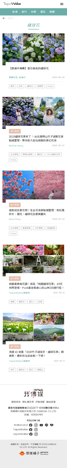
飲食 (15, 12)
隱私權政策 (28, 402)
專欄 (52, 12)
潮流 (43, 12)
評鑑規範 (40, 402)
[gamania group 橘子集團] (33, 453)
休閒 (33, 12)
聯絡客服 (51, 402)
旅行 (24, 12)
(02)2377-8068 (36, 407)
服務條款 (16, 402)
